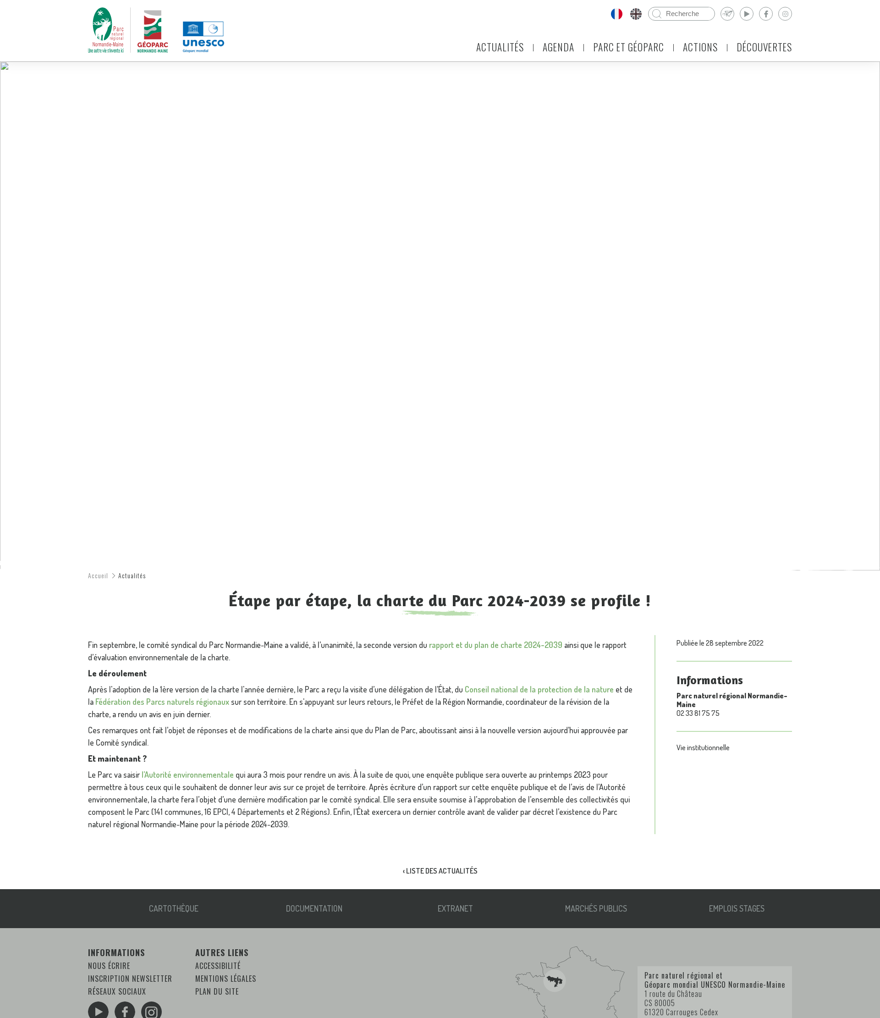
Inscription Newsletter (130, 978)
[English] (636, 14)
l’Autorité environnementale (188, 774)
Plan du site (217, 991)
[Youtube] (747, 14)
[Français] (616, 14)
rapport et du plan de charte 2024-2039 (495, 645)
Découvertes (764, 47)
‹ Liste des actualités (440, 870)
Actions (700, 47)
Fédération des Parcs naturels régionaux (162, 702)
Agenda (558, 47)
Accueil (98, 575)
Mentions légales (225, 978)
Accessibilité (218, 965)
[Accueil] (128, 30)
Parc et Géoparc (628, 47)
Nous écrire (109, 965)
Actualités (500, 47)
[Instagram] (785, 14)
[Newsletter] (727, 14)
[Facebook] (766, 14)
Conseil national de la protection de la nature (539, 689)
